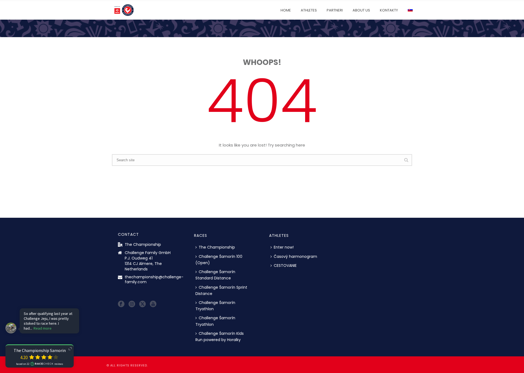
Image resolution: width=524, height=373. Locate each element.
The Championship (217, 247)
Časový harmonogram (295, 256)
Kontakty (389, 10)
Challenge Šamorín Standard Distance (215, 275)
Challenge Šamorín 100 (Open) (218, 259)
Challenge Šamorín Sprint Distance (221, 290)
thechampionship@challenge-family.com (154, 279)
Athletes (309, 10)
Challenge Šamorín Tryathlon (215, 306)
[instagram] (132, 304)
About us (361, 10)
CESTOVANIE (285, 265)
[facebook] (121, 304)
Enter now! (284, 247)
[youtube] (153, 304)
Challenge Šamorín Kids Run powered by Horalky (219, 336)
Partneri (335, 10)
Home (286, 10)
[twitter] (142, 304)
